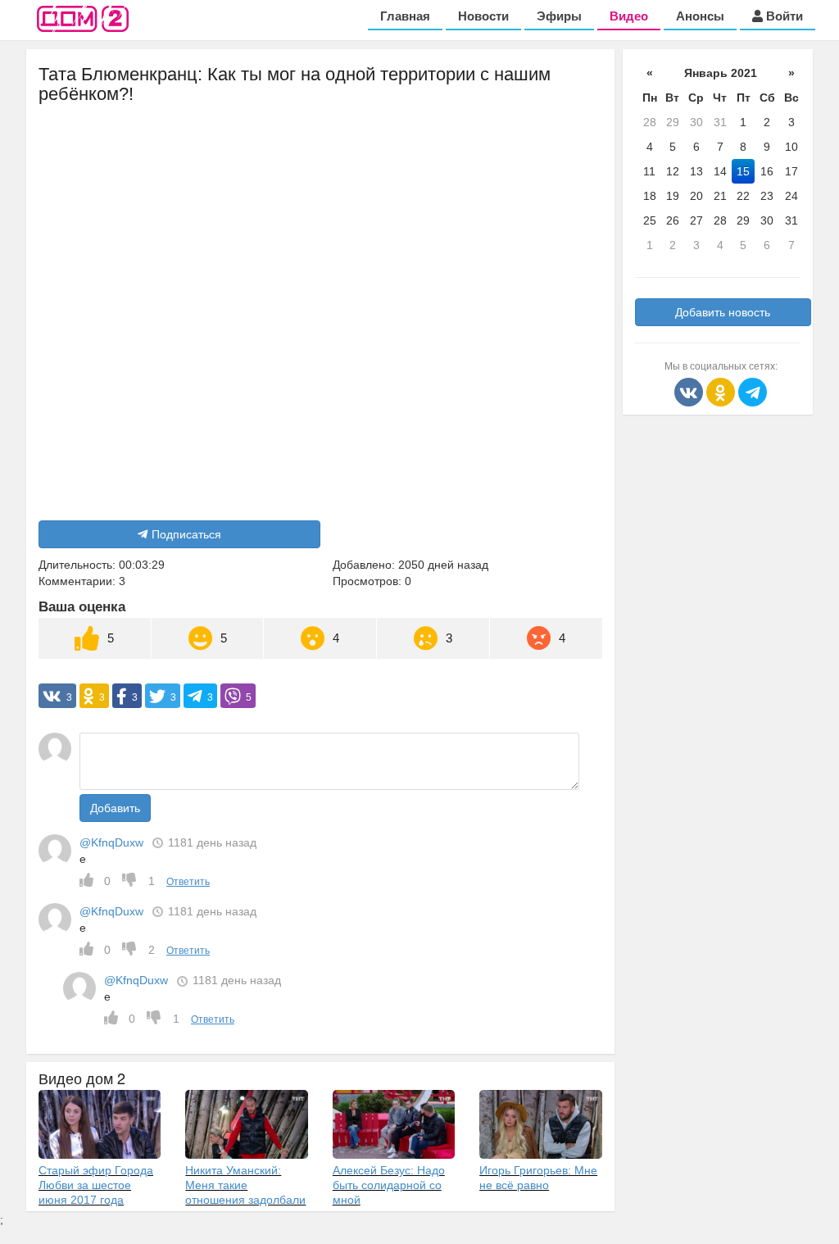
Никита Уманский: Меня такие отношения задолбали (245, 1185)
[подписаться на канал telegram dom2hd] (752, 390)
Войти (783, 16)
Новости (483, 16)
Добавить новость (722, 312)
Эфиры (559, 16)
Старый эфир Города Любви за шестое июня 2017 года (96, 1185)
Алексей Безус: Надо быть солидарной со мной (389, 1185)
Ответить (188, 882)
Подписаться (186, 534)
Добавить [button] (115, 808)
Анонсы (700, 16)
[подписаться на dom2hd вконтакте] (690, 390)
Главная (405, 16)
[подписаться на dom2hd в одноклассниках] (722, 390)
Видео (629, 16)
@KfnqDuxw (111, 842)
